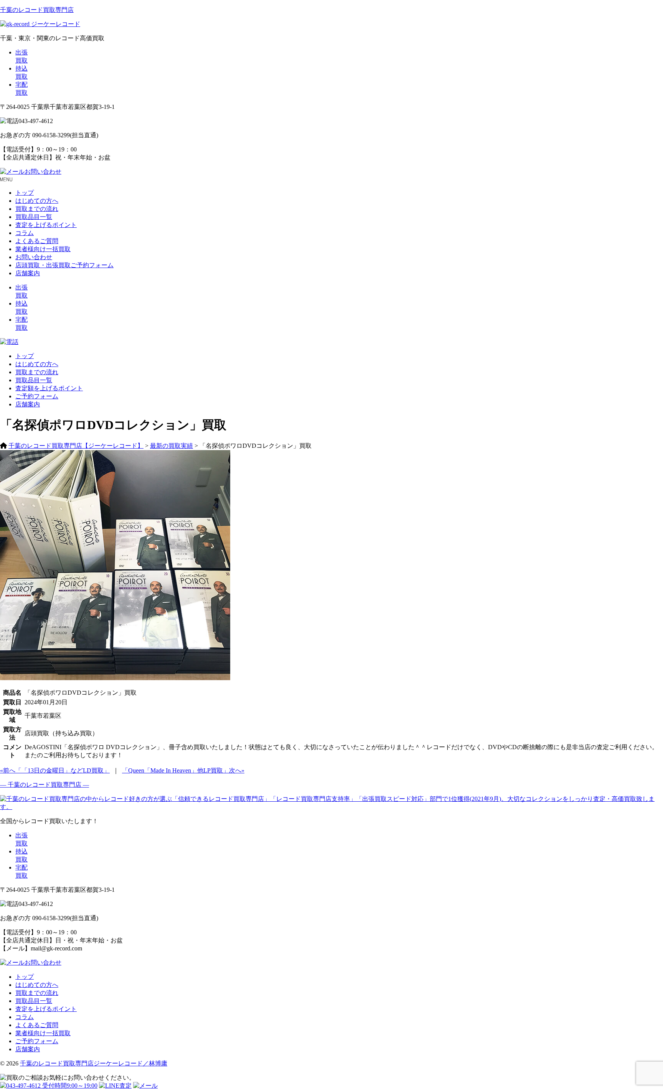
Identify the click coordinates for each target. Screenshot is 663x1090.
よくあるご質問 (36, 241)
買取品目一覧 (33, 217)
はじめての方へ (36, 200)
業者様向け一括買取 (43, 249)
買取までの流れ (36, 209)
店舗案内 (27, 273)
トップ (24, 192)
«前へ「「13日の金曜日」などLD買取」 (55, 770)
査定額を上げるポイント (49, 388)
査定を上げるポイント (46, 225)
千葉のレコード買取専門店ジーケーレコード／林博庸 (93, 1063)
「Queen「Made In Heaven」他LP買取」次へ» (183, 770)
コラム (24, 233)
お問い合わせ (43, 171)
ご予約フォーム (36, 396)
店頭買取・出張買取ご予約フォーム (64, 265)
